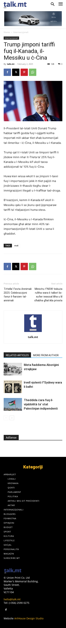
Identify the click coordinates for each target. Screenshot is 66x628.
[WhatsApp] (32, 72)
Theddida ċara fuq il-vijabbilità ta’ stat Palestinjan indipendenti (41, 404)
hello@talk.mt (12, 599)
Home (7, 32)
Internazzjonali (20, 32)
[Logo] (13, 571)
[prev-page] (6, 418)
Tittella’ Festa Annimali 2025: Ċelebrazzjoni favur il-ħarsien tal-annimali (18, 294)
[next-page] (12, 418)
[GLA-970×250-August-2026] (33, 18)
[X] (15, 72)
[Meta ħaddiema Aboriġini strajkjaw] (13, 369)
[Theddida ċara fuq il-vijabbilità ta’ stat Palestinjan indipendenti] (13, 404)
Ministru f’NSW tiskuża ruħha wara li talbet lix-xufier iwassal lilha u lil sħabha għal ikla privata (48, 294)
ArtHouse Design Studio (28, 618)
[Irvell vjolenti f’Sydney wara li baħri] (13, 386)
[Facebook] (7, 72)
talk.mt (10, 64)
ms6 (16, 245)
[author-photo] (33, 331)
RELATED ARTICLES (17, 355)
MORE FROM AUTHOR (46, 355)
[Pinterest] (24, 72)
